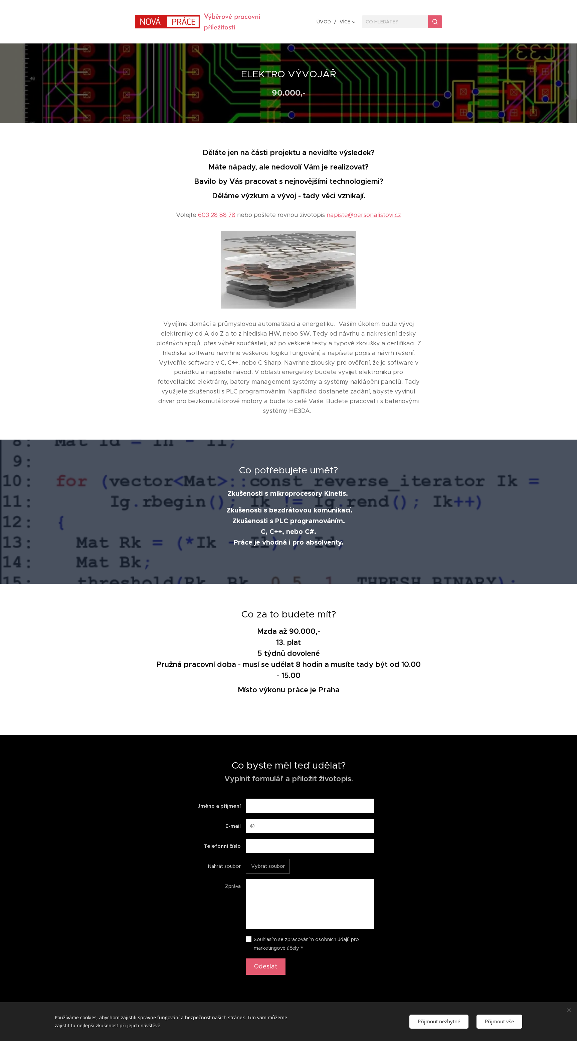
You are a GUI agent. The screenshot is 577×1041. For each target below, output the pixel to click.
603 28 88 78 (216, 215)
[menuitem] (325, 21)
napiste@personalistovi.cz (364, 215)
